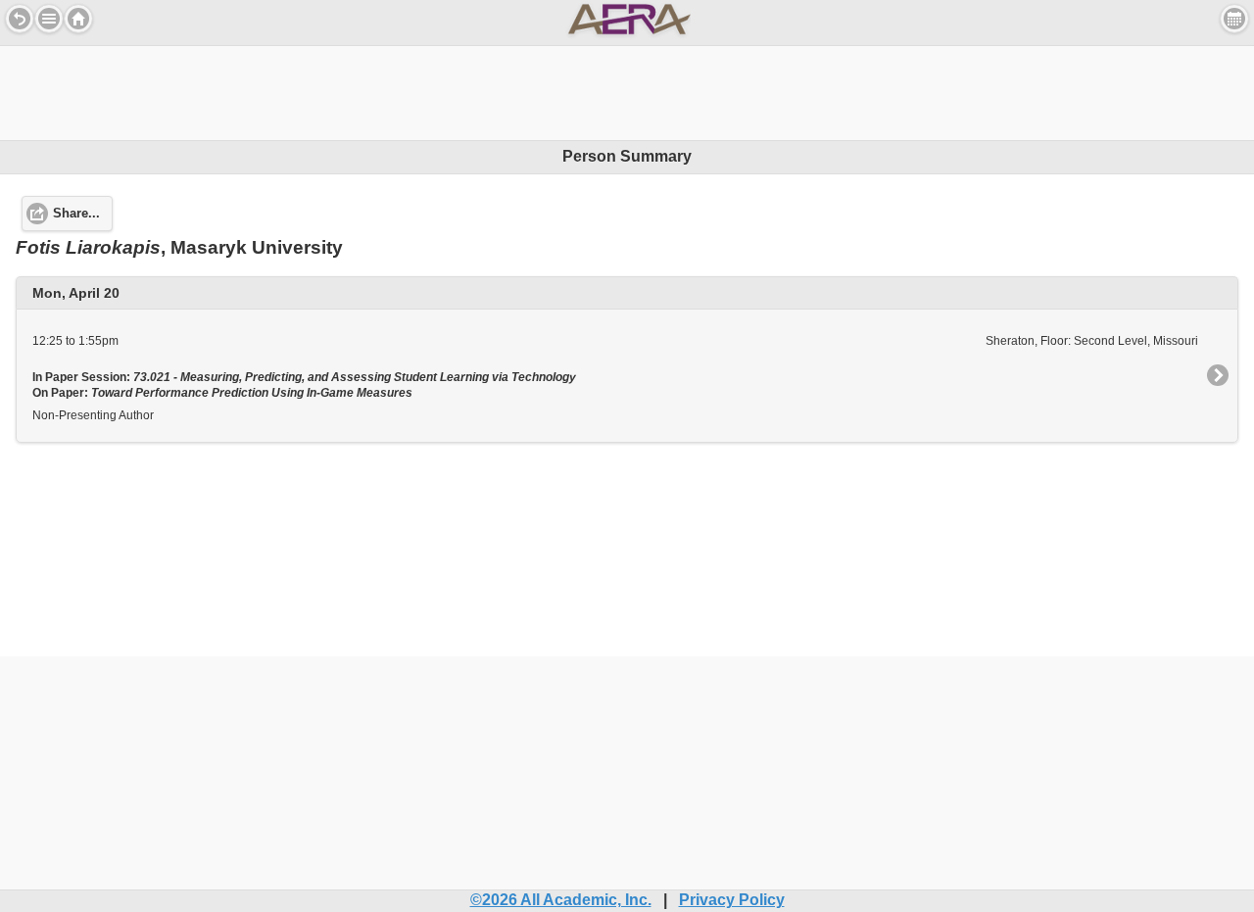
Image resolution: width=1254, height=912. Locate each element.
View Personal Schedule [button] (1234, 18)
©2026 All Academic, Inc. (560, 899)
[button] (49, 18)
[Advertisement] (627, 90)
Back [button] (19, 18)
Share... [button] (76, 213)
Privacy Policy (732, 899)
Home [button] (78, 18)
